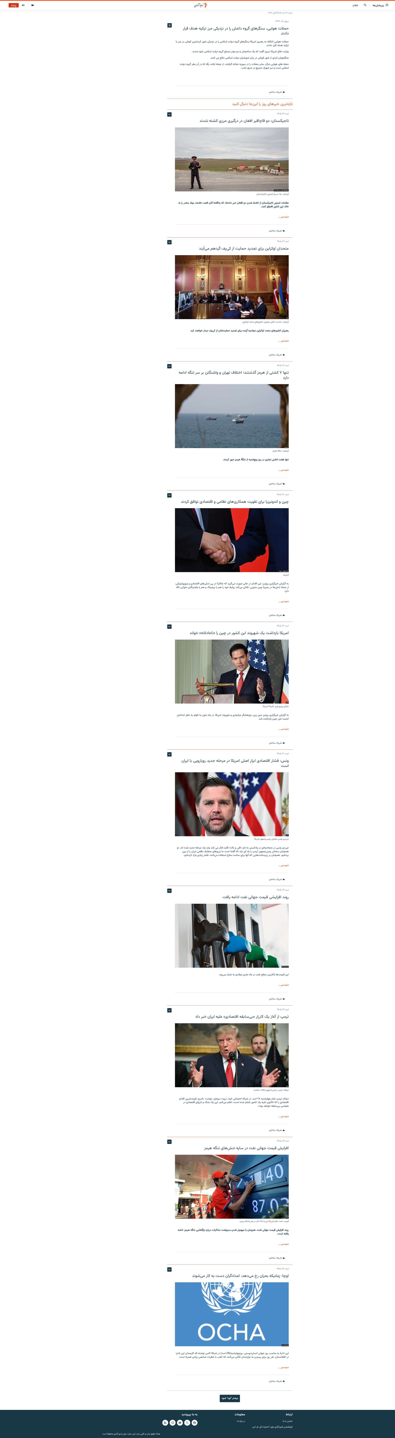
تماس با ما (288, 1421)
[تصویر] (32, 5)
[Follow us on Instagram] (172, 1422)
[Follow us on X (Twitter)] (187, 1422)
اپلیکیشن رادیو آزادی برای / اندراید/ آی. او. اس (272, 1427)
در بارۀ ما (241, 1421)
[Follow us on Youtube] (180, 1422)
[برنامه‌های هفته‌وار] (23, 5)
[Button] (277, 92)
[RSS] (165, 1422)
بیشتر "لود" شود (230, 1398)
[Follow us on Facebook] (195, 1422)
